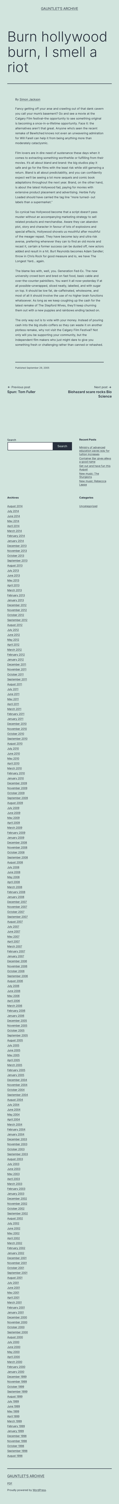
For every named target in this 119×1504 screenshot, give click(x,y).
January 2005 (15, 1074)
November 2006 (17, 966)
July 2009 (13, 807)
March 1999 (14, 1421)
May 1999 (13, 1411)
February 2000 (16, 1366)
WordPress (39, 1490)
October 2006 (16, 971)
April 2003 (13, 1178)
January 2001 (15, 1312)
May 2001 (13, 1292)
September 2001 (17, 1272)
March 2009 (14, 827)
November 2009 (17, 788)
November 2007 (17, 906)
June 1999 (13, 1406)
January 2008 (15, 896)
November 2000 (17, 1322)
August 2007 (15, 921)
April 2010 (13, 763)
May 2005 (13, 1055)
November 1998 (17, 1441)
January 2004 (15, 1134)
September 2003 (17, 1154)
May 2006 (13, 995)
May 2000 (13, 1351)
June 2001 (13, 1287)
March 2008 (14, 887)
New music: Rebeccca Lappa (92, 483)
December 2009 (17, 783)
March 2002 (14, 1243)
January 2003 (15, 1193)
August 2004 (15, 1099)
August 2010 (14, 743)
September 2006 (17, 976)
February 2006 (16, 1010)
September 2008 (17, 857)
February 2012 (16, 654)
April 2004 (13, 1119)
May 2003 (13, 1173)
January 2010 (15, 778)
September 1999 (17, 1391)
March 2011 (14, 708)
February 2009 (16, 832)
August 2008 (15, 862)
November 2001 (17, 1262)
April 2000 (13, 1356)
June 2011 (13, 694)
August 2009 (15, 802)
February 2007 (16, 951)
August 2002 (15, 1218)
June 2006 (13, 990)
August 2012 (14, 624)
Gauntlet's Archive (59, 9)
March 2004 (14, 1124)
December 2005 (17, 1020)
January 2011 (15, 718)
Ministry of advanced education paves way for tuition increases (94, 451)
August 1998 (14, 1455)
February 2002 (16, 1248)
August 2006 (15, 980)
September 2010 (17, 738)
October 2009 (16, 793)
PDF (9, 1483)
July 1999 (13, 1401)
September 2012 (17, 620)
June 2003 (13, 1168)
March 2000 (14, 1361)
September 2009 (17, 797)
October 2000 (16, 1327)
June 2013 (13, 575)
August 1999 (14, 1396)
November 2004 (17, 1084)
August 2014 (15, 506)
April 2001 (13, 1297)
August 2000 (15, 1337)
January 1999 (15, 1431)
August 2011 (14, 684)
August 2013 (14, 565)
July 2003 (13, 1163)
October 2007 (15, 911)
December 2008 (17, 842)
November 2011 (16, 669)
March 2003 (14, 1183)
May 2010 (13, 758)
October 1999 (15, 1386)
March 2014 (14, 530)
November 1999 (17, 1381)
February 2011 (15, 713)
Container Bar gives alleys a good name (95, 460)
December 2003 (17, 1139)
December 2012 (17, 605)
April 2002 (13, 1238)
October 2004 (16, 1089)
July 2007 (13, 926)
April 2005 (13, 1060)
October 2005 (16, 1030)
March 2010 (14, 768)
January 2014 (15, 540)
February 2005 (16, 1070)
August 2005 (15, 1040)
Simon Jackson (30, 99)
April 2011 (13, 704)
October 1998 (15, 1445)
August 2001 (14, 1277)
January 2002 (15, 1253)
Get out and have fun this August (94, 467)
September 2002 (17, 1213)
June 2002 (13, 1228)
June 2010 (13, 753)
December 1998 (17, 1435)
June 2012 (13, 634)
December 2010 (17, 723)
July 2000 (13, 1342)
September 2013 (17, 560)
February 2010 (16, 773)
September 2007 (17, 916)
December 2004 (17, 1079)
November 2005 (17, 1025)
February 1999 (16, 1426)
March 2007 (14, 946)
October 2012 (15, 614)
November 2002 (17, 1203)
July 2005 (13, 1045)
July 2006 (13, 985)
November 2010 (17, 728)
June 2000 (13, 1346)
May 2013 (13, 580)
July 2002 (13, 1223)
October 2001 (15, 1267)
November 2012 (17, 610)
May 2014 (13, 521)
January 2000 (15, 1371)
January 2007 (15, 956)
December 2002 (17, 1198)
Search (11, 439)
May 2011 (13, 699)
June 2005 (13, 1050)
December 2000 (17, 1317)
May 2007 (13, 936)
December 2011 (16, 664)
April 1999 (13, 1416)
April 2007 (13, 941)
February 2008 (16, 891)
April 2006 (13, 1000)
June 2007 (13, 931)
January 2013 (15, 600)
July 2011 (12, 689)
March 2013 (14, 590)
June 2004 (13, 1109)
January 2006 (15, 1015)
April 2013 (13, 585)
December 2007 (17, 901)
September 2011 (17, 679)
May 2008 (13, 877)
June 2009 (13, 812)
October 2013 (15, 555)
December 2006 (17, 961)
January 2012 (15, 659)
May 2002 (13, 1233)
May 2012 (13, 639)
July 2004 (13, 1104)
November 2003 (17, 1144)
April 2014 (13, 525)
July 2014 (13, 511)
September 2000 (17, 1332)
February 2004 (16, 1129)
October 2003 (16, 1149)
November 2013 (17, 550)
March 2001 (14, 1302)
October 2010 (15, 733)
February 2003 (16, 1188)
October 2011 (15, 674)
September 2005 (17, 1035)
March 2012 (14, 649)
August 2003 (15, 1159)
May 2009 (13, 817)
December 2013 (17, 545)
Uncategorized (88, 506)
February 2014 (16, 535)
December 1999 (17, 1376)
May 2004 (13, 1114)
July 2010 (13, 748)
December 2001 (17, 1258)
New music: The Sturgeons (89, 475)
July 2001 (13, 1282)
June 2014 (13, 516)
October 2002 (16, 1208)
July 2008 (13, 867)
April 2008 (13, 882)
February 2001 (16, 1307)
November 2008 (17, 847)
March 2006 (14, 1005)
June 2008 (13, 872)
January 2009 (15, 837)
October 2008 (16, 852)
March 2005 (14, 1065)
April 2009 (13, 822)
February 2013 (16, 595)
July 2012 (13, 629)
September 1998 (17, 1450)
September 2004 (17, 1094)
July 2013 (13, 570)
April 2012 (13, 644)
